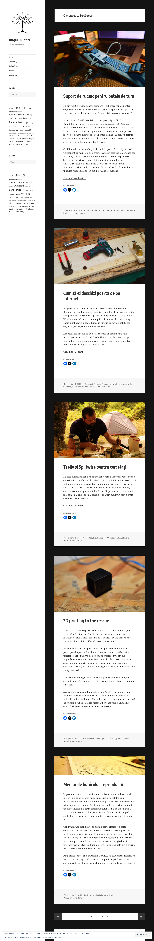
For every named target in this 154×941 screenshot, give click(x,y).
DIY (18, 130)
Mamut (32, 136)
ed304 (29, 130)
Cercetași (13, 61)
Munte (12, 71)
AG (10, 108)
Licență (24, 136)
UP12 (17, 144)
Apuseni (29, 108)
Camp (26, 118)
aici (79, 630)
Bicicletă (28, 115)
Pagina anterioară (58, 916)
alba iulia (20, 108)
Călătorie (89, 210)
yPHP (21, 144)
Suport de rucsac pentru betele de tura (98, 96)
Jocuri (20, 136)
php (30, 139)
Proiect (12, 141)
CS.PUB (25, 126)
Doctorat (23, 130)
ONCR (20, 138)
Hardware (76, 386)
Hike (33, 133)
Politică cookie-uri (58, 937)
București (19, 118)
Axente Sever (16, 114)
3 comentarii (105, 386)
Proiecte (13, 75)
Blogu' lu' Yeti (19, 40)
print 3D (119, 738)
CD (30, 118)
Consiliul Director (14, 127)
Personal (25, 139)
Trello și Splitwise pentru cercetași (94, 467)
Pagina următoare (141, 916)
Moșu (10, 139)
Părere (22, 141)
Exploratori (12, 133)
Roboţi (31, 141)
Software (92, 386)
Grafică (29, 133)
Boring (11, 118)
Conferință (30, 123)
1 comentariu (79, 213)
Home (11, 57)
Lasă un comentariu (73, 540)
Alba (12, 108)
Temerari (11, 144)
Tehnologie (14, 66)
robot (27, 141)
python (18, 141)
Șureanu (25, 144)
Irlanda (16, 136)
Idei (95, 210)
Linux (28, 136)
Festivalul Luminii (21, 133)
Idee (11, 135)
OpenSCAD (93, 695)
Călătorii (13, 130)
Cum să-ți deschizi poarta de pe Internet (91, 295)
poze (32, 139)
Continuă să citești (74, 178)
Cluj (25, 123)
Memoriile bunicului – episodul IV (93, 784)
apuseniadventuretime (15, 111)
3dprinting (120, 210)
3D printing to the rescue (86, 620)
